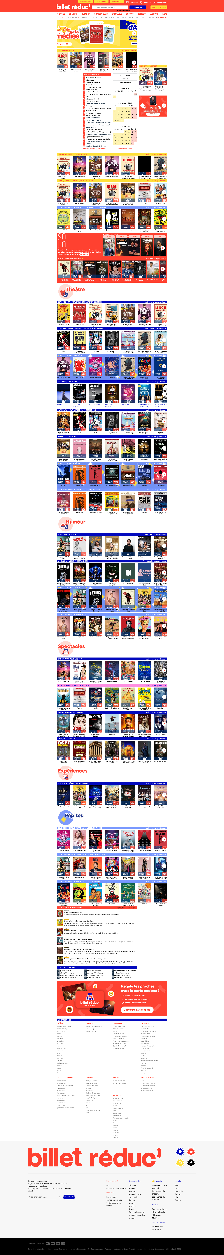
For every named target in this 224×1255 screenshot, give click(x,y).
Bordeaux (109, 17)
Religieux (88, 1088)
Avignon (85, 17)
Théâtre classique (62, 1029)
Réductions (116, 1)
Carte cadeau (85, 1)
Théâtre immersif (62, 1063)
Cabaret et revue (118, 1029)
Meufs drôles (145, 1043)
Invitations (101, 1)
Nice (144, 17)
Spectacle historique (119, 1043)
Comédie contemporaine (94, 1026)
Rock (87, 1105)
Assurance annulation (116, 1188)
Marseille (179, 1191)
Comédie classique (92, 1031)
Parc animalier (118, 1123)
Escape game (117, 1101)
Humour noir (145, 1048)
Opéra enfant (61, 1100)
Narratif (143, 1066)
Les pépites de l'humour (158, 1198)
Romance (60, 1039)
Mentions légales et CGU (79, 1249)
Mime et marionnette (120, 1036)
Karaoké (116, 1130)
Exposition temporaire (148, 1088)
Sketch (143, 1056)
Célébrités (60, 1061)
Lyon (124, 17)
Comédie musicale (119, 1026)
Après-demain (125, 82)
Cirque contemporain (120, 1083)
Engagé (59, 1068)
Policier (59, 1070)
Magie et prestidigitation (121, 1041)
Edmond (67, 939)
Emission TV (117, 1103)
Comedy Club (101, 14)
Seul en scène (61, 1031)
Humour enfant (61, 1083)
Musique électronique (93, 1093)
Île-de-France (72, 17)
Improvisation (145, 1034)
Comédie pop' (90, 1029)
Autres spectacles (137, 1215)
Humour (85, 14)
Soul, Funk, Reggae (92, 1098)
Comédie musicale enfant (65, 1086)
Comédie (133, 1188)
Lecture (59, 1053)
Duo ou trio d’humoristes (149, 1031)
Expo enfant (60, 1098)
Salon (115, 1128)
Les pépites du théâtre (158, 1192)
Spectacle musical (119, 1034)
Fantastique (60, 1041)
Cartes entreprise (114, 1200)
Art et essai (60, 1051)
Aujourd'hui (125, 75)
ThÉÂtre (61, 14)
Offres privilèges (159, 7)
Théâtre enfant (61, 1081)
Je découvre (84, 254)
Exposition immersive (148, 1086)
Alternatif (144, 1063)
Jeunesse (59, 1066)
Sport (115, 1120)
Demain (125, 79)
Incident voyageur (70, 912)
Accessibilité (141, 1249)
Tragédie (59, 1036)
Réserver (109, 254)
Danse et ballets (118, 1039)
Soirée (115, 1111)
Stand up (144, 1039)
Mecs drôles (145, 1041)
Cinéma (115, 1106)
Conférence (117, 1113)
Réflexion (60, 1058)
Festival (88, 1103)
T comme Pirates (70, 931)
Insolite (115, 1138)
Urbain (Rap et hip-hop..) (93, 1110)
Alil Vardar (156, 1215)
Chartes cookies (97, 1249)
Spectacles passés (137, 1212)
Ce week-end (157, 1226)
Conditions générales (36, 1249)
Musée (143, 1081)
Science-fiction (61, 1048)
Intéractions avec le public (149, 1061)
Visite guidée (117, 1116)
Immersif (116, 1135)
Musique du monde (92, 1083)
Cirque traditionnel (119, 1081)
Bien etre (116, 1133)
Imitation (144, 1058)
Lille (118, 17)
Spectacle (117, 14)
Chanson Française (92, 1086)
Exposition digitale (147, 1091)
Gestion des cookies (156, 1249)
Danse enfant (61, 1091)
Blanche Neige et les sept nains (75, 921)
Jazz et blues (90, 1091)
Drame (59, 1034)
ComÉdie (73, 14)
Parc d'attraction (118, 1108)
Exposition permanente (148, 1083)
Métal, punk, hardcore (93, 1095)
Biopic (59, 1046)
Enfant (129, 14)
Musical (59, 1056)
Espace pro (111, 1197)
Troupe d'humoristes (147, 1026)
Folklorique (89, 1100)
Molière (155, 1218)
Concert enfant (61, 1088)
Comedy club (145, 1029)
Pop (87, 1108)
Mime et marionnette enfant (66, 1095)
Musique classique (92, 1081)
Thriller (59, 1073)
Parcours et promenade (121, 1118)
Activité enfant (61, 1105)
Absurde (143, 1053)
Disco (87, 1113)
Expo (164, 14)
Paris (59, 17)
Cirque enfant (61, 1103)
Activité (154, 14)
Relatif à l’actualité (147, 1068)
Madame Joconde (70, 959)
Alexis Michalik (158, 1212)
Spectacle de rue (118, 1048)
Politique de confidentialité (57, 1249)
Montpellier (134, 17)
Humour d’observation (148, 1046)
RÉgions (163, 17)
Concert (142, 14)
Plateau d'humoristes (148, 1036)
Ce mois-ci (156, 1229)
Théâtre (132, 1185)
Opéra (115, 1031)
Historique (60, 1043)
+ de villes (152, 17)
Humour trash (145, 1051)
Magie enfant (61, 1093)
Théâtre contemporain (64, 1026)
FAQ (108, 1185)
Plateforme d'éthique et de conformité (120, 1249)
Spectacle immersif (119, 1046)
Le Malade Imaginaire (71, 949)
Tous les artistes (159, 1209)
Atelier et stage (118, 1098)
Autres (132, 1218)
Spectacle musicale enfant (65, 1108)
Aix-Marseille (97, 17)
